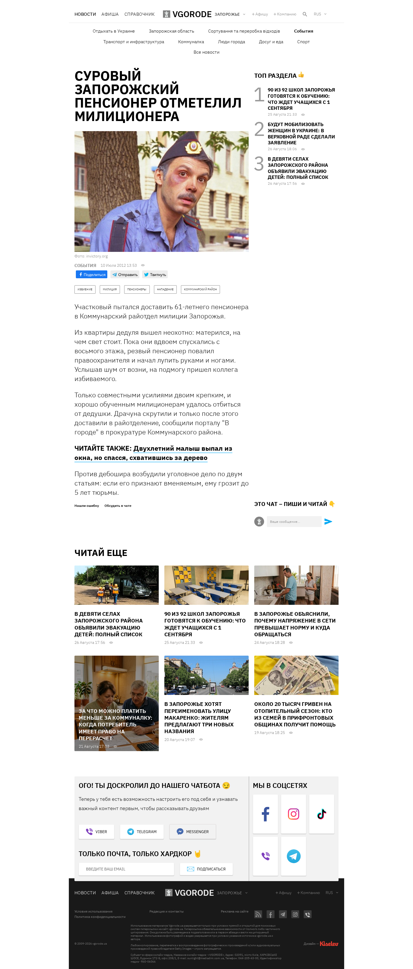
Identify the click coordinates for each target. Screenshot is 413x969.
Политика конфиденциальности (100, 916)
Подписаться (211, 869)
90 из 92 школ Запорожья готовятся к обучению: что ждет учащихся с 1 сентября (301, 99)
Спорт (303, 41)
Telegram (146, 831)
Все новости (206, 52)
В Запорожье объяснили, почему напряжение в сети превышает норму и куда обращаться (295, 624)
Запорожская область (171, 31)
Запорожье (229, 893)
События (303, 31)
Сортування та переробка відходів (244, 31)
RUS (317, 14)
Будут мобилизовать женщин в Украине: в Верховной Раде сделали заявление (301, 133)
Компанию (286, 14)
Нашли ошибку (86, 505)
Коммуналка (191, 41)
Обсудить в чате (118, 505)
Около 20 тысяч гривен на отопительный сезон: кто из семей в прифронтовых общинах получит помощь (295, 714)
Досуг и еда (271, 41)
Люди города (231, 41)
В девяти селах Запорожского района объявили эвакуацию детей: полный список (298, 168)
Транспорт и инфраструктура (133, 41)
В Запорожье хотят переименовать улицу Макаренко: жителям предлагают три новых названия (199, 718)
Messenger (197, 831)
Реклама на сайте (235, 911)
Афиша (110, 14)
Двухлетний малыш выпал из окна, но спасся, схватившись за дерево (153, 453)
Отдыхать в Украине (114, 31)
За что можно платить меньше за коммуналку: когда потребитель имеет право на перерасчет (115, 725)
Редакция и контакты (166, 911)
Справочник (139, 14)
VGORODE (194, 892)
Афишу (261, 14)
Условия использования (93, 911)
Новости (85, 14)
